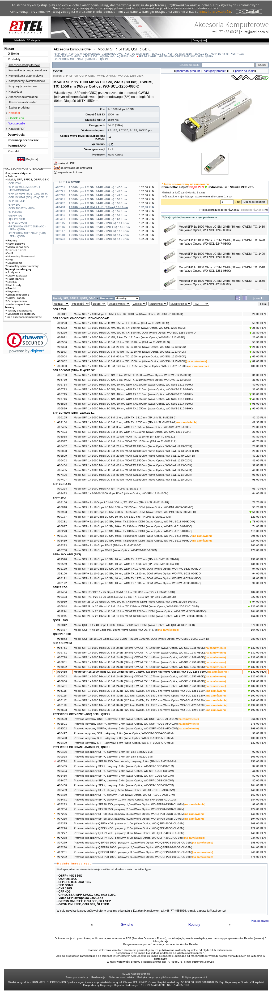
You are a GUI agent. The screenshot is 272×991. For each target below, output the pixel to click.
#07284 (62, 809)
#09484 (62, 592)
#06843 (62, 638)
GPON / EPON (16, 250)
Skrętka (12, 281)
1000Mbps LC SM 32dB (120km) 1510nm (99, 223)
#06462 (62, 446)
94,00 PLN (259, 568)
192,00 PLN (258, 690)
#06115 (62, 690)
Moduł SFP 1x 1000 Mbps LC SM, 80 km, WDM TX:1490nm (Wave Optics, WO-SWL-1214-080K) (133, 474)
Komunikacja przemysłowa (25, 75)
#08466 (62, 775)
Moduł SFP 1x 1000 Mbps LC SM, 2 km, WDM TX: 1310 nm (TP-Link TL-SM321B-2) (125, 417)
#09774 (62, 761)
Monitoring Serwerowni (21, 256)
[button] (27, 343)
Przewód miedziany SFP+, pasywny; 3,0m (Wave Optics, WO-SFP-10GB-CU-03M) (124, 775)
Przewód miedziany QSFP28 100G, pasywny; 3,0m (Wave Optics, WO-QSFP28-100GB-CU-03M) (133, 852)
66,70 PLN (259, 441)
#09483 (62, 596)
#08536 (62, 342)
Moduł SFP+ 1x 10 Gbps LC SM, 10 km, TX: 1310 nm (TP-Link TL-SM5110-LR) (122, 516)
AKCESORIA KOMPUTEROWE (24, 168)
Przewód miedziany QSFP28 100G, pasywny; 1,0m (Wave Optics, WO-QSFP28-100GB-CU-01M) (133, 842)
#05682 (62, 361)
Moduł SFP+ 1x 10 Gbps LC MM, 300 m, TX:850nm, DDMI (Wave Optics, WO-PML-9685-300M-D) (133, 507)
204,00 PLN (258, 847)
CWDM (100, 138)
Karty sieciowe (16, 243)
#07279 (62, 842)
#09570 (62, 559)
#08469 (62, 790)
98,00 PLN (259, 474)
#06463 (62, 460)
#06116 (62, 695)
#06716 (62, 398)
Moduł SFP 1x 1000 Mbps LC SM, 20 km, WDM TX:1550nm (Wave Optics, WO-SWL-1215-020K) (133, 460)
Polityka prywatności (194, 977)
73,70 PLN (259, 502)
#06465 (62, 470)
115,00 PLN (258, 531)
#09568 (62, 756)
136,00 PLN (258, 606)
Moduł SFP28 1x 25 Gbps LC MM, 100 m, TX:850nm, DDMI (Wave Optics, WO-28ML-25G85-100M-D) (136, 601)
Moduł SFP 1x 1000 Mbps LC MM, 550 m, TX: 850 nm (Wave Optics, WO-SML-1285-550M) (129, 327)
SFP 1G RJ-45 (220, 54)
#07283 (62, 804)
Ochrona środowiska (121, 977)
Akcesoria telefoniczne (23, 96)
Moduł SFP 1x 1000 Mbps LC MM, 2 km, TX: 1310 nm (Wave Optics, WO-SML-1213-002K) (129, 337)
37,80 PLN (259, 465)
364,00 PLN (258, 718)
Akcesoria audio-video (22, 102)
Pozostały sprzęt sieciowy (23, 266)
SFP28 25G (90, 56)
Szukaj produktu (18, 107)
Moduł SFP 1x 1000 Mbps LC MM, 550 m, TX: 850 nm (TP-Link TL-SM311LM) (121, 323)
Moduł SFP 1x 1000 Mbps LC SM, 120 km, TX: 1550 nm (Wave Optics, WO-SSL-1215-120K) (131, 366)
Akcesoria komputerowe (24, 65)
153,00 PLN (258, 761)
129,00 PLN (258, 516)
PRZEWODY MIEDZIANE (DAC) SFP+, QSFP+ (81, 59)
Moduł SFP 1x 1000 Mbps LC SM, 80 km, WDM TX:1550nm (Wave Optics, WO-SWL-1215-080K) (133, 479)
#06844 (62, 606)
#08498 (62, 738)
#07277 (62, 833)
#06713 (62, 389)
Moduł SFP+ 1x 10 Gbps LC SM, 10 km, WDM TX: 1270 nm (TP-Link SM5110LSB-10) (126, 559)
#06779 (62, 379)
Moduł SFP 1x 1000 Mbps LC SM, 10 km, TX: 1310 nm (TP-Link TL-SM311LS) (122, 342)
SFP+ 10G (238, 54)
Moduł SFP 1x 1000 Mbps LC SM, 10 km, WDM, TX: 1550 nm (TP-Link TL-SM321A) (125, 441)
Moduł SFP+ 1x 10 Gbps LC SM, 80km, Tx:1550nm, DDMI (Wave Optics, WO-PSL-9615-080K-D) (133, 540)
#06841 (62, 314)
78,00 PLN (259, 521)
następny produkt (215, 70)
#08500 (62, 718)
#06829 (62, 408)
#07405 (62, 427)
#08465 (62, 766)
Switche (127, 925)
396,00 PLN (258, 535)
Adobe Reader (189, 944)
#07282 (62, 856)
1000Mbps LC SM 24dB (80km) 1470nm (98, 191)
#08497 (62, 733)
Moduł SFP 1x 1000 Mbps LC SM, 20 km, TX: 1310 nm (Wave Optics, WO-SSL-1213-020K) (130, 346)
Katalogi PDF (16, 128)
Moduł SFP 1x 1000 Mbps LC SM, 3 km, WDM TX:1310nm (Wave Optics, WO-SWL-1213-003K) (132, 431)
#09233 (62, 545)
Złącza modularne (18, 294)
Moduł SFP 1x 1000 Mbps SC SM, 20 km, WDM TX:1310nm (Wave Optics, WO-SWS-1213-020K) (133, 389)
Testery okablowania (19, 310)
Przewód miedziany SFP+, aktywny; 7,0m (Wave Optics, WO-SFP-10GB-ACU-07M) (124, 794)
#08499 (62, 742)
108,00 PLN (258, 738)
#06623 (62, 709)
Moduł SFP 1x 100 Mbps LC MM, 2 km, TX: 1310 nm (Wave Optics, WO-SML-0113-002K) (128, 314)
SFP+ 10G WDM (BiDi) (67, 56)
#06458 (62, 671)
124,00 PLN (258, 809)
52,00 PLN (259, 775)
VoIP (10, 253)
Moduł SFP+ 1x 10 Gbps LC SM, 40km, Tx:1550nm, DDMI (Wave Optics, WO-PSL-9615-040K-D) (133, 535)
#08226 (62, 332)
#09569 (62, 563)
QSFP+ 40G (107, 56)
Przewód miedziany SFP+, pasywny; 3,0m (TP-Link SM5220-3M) (113, 756)
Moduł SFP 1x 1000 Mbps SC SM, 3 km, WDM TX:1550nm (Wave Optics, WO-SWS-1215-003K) (132, 375)
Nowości (14, 112)
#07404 (62, 431)
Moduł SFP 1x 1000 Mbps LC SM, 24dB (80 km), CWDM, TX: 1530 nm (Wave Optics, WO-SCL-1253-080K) (222, 282)
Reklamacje (98, 977)
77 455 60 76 (228, 31)
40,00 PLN (259, 384)
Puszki (11, 288)
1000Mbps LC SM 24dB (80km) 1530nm (98, 203)
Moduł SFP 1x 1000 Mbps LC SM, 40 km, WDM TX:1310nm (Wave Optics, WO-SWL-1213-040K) (133, 465)
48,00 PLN (259, 398)
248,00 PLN (258, 852)
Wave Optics (115, 154)
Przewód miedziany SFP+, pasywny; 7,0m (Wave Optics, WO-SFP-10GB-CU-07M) (124, 785)
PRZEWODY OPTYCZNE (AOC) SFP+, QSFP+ (186, 56)
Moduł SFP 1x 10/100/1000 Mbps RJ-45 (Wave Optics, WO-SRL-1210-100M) (121, 493)
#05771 (62, 652)
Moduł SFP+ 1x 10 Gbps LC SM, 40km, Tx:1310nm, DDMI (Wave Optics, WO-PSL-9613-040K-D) (133, 531)
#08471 (62, 799)
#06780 (62, 375)
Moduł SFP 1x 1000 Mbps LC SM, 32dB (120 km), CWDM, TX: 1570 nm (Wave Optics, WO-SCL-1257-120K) (140, 705)
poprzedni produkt (188, 70)
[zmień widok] (237, 299)
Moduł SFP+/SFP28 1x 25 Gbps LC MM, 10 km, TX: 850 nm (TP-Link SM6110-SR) (124, 592)
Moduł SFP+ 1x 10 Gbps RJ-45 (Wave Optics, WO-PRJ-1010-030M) (115, 550)
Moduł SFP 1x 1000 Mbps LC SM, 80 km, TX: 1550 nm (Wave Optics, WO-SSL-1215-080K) (130, 361)
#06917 (62, 526)
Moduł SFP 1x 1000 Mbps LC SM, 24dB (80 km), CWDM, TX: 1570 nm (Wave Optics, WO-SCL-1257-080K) (139, 676)
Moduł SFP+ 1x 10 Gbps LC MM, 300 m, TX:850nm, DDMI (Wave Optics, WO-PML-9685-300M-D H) (135, 511)
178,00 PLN (258, 550)
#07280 (62, 847)
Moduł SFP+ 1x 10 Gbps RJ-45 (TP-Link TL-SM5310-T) (107, 545)
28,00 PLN (259, 427)
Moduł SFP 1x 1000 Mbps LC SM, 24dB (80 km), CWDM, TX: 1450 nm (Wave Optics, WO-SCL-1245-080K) (222, 228)
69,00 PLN (259, 356)
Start (10, 48)
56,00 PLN (259, 511)
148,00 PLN (258, 790)
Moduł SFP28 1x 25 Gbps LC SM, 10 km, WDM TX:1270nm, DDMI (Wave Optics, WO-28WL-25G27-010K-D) (140, 611)
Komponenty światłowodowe (26, 81)
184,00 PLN (258, 592)
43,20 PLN (259, 455)
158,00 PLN (258, 842)
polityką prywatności (215, 11)
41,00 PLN (259, 460)
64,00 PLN (259, 493)
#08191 (62, 578)
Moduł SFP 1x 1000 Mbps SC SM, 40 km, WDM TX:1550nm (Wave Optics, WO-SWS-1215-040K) (133, 398)
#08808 (62, 450)
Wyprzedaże (16, 123)
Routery (194, 925)
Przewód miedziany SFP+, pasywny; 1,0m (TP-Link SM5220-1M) (113, 751)
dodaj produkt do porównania (221, 209)
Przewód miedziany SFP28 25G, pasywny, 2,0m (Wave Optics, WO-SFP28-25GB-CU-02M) (129, 809)
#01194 (62, 611)
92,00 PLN (259, 751)
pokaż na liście (244, 70)
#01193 (62, 351)
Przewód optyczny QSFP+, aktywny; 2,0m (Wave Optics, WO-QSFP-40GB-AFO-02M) (126, 723)
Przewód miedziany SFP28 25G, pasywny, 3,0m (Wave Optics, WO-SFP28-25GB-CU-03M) (129, 813)
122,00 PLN (258, 828)
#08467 (62, 780)
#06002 (62, 666)
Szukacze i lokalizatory (21, 313)
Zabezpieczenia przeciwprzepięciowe (17, 303)
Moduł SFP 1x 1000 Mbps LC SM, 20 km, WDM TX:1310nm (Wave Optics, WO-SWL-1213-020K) (133, 446)
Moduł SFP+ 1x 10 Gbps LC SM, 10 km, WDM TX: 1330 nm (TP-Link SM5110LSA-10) (126, 563)
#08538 (62, 436)
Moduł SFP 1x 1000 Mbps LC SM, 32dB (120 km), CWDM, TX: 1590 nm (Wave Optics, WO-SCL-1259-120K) (140, 709)
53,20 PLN (259, 507)
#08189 (62, 568)
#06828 (62, 403)
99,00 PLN (259, 578)
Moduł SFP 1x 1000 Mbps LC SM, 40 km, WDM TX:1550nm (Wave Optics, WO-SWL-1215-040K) (133, 470)
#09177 (62, 516)
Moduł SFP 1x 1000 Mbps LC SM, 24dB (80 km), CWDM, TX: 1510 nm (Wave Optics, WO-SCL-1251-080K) (222, 269)
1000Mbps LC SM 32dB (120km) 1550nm (99, 231)
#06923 (62, 511)
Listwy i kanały (16, 297)
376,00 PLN (258, 723)
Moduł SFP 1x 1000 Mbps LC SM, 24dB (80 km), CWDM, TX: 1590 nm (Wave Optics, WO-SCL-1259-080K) (139, 681)
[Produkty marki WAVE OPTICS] (250, 80)
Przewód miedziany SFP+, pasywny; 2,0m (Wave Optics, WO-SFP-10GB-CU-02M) (124, 770)
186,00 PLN (258, 366)
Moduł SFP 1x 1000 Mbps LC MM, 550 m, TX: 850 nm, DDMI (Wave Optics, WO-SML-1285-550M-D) (135, 332)
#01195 (62, 615)
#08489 (62, 540)
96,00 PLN (259, 403)
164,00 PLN (258, 611)
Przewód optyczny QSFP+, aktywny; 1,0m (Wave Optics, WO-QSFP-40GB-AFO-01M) (126, 718)
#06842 (62, 625)
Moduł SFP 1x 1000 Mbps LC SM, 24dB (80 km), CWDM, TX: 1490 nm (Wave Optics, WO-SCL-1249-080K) (222, 255)
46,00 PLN (259, 470)
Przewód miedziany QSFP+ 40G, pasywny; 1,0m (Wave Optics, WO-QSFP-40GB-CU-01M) (129, 823)
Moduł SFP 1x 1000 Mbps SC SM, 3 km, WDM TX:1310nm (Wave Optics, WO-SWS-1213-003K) (132, 379)
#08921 (62, 337)
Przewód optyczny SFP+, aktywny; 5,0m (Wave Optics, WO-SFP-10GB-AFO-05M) (123, 742)
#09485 (62, 751)
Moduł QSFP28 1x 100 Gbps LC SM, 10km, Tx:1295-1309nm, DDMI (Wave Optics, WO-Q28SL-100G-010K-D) (141, 638)
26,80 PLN (259, 327)
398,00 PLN (258, 728)
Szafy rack (13, 272)
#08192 (62, 583)
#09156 (62, 502)
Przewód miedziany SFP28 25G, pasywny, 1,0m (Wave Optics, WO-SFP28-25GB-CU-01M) (129, 804)
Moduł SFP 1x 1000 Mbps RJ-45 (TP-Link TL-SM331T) (107, 488)
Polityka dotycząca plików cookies (157, 977)
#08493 (62, 493)
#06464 (62, 465)
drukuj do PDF (66, 163)
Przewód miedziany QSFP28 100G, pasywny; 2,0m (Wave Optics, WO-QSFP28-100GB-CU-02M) (133, 847)
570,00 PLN (258, 625)
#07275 (62, 823)
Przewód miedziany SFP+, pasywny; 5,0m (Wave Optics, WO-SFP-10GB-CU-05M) (124, 780)
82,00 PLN (259, 361)
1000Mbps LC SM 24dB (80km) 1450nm (98, 187)
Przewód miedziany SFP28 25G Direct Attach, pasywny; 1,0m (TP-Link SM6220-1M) (125, 761)
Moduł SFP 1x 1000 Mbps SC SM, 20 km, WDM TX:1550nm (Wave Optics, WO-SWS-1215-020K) (133, 384)
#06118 (62, 705)
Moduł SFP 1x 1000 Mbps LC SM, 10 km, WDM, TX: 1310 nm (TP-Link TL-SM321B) (125, 436)
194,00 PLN (258, 818)
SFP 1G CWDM (147, 56)
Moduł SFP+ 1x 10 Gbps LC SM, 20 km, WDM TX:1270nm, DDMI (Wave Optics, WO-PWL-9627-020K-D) (137, 568)
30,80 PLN (259, 351)
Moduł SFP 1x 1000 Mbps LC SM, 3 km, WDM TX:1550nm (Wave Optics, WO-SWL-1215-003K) (132, 427)
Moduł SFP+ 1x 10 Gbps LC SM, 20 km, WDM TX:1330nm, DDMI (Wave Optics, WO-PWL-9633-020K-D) (137, 573)
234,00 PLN (258, 837)
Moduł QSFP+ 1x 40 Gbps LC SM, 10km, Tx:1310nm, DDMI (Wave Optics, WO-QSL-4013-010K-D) (134, 625)
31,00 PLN (259, 375)
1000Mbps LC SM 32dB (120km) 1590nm (99, 238)
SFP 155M (61, 54)
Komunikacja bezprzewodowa (27, 70)
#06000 (62, 366)
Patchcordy (14, 285)
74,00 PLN (259, 526)
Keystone (13, 291)
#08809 (62, 455)
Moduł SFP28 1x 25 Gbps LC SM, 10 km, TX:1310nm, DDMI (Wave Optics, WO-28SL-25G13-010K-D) (136, 606)
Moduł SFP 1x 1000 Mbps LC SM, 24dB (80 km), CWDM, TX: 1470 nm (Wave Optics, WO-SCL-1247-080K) (222, 242)
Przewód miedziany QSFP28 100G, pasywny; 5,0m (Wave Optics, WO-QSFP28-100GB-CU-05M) (133, 856)
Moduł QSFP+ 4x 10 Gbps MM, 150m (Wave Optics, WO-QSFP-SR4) (116, 629)
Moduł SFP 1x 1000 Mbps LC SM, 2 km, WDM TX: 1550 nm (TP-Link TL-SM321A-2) (125, 422)
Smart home (14, 262)
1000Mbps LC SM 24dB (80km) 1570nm (98, 211)
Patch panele (15, 278)
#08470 (62, 794)
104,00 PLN (258, 785)
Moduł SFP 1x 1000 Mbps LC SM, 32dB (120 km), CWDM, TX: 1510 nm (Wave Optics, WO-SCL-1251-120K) (140, 690)
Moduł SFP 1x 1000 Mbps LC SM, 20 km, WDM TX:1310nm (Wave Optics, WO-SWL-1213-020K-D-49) (136, 450)
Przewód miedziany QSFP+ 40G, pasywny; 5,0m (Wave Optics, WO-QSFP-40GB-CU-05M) (129, 837)
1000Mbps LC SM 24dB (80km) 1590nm (98, 215)
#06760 (62, 550)
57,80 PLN (259, 436)
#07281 (62, 852)
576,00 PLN (258, 856)
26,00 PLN (259, 314)
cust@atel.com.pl (255, 31)
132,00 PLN (258, 647)
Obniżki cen (16, 118)
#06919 (62, 601)
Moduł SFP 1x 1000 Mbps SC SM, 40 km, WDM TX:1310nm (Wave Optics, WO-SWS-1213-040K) (133, 394)
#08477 (62, 629)
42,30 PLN (259, 417)
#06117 (62, 700)
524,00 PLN (258, 540)
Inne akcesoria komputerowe (24, 316)
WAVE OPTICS (106, 75)
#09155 (62, 417)
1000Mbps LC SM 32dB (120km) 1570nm (99, 234)
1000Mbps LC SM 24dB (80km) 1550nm (98, 207)
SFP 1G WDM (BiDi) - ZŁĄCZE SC (145, 54)
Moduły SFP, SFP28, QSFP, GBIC (28, 179)
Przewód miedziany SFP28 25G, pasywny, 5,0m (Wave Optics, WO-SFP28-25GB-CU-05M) (129, 818)
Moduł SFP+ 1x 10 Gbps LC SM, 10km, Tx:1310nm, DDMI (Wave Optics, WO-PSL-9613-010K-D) (133, 526)
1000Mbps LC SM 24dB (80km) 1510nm (98, 199)
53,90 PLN (259, 323)
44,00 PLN (259, 770)
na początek (261, 920)
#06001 (62, 662)
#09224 (62, 488)
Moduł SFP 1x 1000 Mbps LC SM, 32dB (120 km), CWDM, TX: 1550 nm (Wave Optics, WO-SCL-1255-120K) (140, 700)
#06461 (62, 686)
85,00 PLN (259, 780)
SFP (110, 143)
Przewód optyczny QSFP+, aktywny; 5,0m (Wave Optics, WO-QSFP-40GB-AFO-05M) (126, 728)
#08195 (62, 535)
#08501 (62, 723)
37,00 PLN (259, 766)
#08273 (62, 531)
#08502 (62, 728)
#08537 (62, 441)
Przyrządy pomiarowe (22, 86)
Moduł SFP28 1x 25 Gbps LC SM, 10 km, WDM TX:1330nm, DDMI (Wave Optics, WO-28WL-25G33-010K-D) (140, 615)
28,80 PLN (259, 446)
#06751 (62, 647)
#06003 (62, 676)
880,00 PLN (258, 638)
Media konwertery (18, 246)
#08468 (62, 785)
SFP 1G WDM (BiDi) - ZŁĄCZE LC (188, 54)
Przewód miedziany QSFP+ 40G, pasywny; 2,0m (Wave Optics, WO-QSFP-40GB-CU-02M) (129, 828)
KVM (10, 259)
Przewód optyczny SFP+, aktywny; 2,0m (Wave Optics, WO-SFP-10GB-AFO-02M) (123, 738)
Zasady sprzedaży (77, 977)
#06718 (62, 657)
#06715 (62, 394)
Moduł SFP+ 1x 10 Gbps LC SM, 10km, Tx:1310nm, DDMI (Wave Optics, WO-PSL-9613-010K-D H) (134, 521)
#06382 (62, 327)
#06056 (62, 681)
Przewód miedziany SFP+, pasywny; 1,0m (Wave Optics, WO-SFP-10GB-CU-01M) (124, 766)
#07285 (62, 813)
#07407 (62, 479)
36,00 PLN (259, 394)
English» (31, 159)
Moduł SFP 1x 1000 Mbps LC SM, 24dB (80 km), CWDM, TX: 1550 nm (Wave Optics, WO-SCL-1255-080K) (140, 671)
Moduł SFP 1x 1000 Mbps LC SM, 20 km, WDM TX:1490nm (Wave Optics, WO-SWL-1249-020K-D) (134, 455)
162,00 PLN (258, 794)
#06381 (62, 521)
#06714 (62, 384)
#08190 (62, 573)
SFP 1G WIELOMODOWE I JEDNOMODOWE (96, 54)
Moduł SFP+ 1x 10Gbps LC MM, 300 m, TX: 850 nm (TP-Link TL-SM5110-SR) (121, 502)
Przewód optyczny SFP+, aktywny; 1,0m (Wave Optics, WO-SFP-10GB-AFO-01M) (123, 733)
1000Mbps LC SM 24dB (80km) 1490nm (98, 195)
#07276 (62, 828)
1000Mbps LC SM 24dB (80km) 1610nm (98, 219)
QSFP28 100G (126, 56)
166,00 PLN (258, 545)
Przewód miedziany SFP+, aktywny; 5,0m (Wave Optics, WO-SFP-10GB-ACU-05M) (124, 790)
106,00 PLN (258, 756)
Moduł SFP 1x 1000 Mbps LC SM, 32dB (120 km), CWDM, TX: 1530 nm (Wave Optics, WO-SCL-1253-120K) (140, 695)
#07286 (62, 818)
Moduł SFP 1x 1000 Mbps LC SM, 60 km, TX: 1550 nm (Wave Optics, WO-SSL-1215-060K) (130, 356)
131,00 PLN (258, 559)
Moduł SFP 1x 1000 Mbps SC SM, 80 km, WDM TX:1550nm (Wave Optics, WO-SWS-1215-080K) (133, 408)
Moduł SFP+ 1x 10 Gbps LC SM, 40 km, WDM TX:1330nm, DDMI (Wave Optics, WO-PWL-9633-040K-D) (137, 583)
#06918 (62, 507)
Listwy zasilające (17, 275)
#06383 (62, 346)
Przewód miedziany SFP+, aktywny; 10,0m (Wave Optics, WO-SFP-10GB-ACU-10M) (125, 799)
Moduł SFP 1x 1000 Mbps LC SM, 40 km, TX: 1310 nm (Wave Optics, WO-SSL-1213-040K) (130, 351)
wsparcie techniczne (70, 172)
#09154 (62, 422)
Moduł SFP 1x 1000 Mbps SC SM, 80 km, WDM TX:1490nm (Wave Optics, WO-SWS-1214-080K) (133, 403)
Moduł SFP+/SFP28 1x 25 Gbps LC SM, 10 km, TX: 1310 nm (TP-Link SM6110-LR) (125, 596)
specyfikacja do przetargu (76, 167)
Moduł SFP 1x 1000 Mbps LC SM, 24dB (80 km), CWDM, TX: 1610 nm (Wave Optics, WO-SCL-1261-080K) (139, 686)
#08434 (62, 770)
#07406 (62, 474)
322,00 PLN (258, 596)
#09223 (62, 323)
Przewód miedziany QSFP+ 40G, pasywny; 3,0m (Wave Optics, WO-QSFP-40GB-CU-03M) (129, 833)
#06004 (62, 356)
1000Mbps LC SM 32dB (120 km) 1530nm (99, 227)
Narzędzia (15, 91)
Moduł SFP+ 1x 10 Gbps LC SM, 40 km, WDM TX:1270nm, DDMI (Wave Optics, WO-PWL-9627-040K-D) (137, 578)
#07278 (62, 837)
